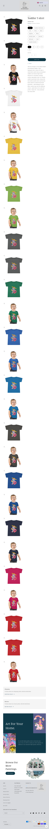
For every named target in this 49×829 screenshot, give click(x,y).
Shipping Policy (6, 800)
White (37, 33)
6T (37, 46)
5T (29, 49)
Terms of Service (6, 797)
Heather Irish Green (39, 27)
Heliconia (31, 39)
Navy (38, 39)
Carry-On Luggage (7, 802)
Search (4, 785)
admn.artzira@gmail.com (32, 787)
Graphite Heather (33, 41)
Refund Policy (6, 791)
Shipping (29, 23)
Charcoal (40, 36)
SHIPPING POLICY (9, 694)
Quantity (29, 52)
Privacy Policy (6, 794)
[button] (3, 5)
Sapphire (31, 33)
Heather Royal (32, 36)
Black (30, 27)
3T (29, 46)
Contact (4, 788)
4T (33, 46)
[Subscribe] (23, 813)
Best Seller (5, 805)
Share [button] (30, 63)
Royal (41, 30)
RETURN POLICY (8, 706)
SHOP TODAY (10, 773)
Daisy (35, 30)
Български (6, 824)
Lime (30, 30)
